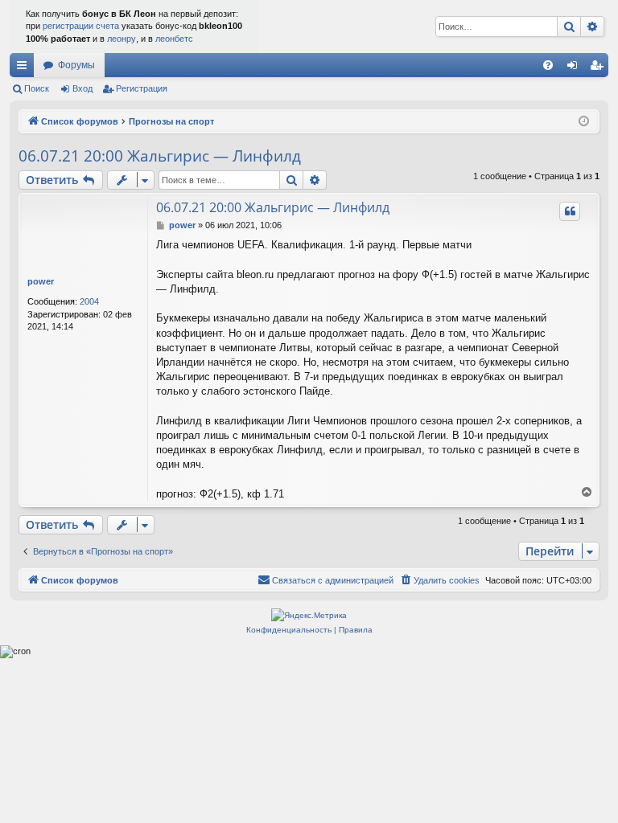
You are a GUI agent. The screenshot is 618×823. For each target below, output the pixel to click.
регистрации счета (81, 26)
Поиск (36, 88)
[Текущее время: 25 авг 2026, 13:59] (584, 122)
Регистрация (141, 88)
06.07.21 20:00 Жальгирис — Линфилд (160, 155)
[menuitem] (548, 65)
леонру (121, 38)
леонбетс (174, 38)
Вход (82, 88)
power (40, 281)
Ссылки (25, 68)
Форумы (76, 65)
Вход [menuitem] (575, 68)
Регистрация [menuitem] (599, 68)
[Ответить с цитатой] (569, 211)
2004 (89, 301)
